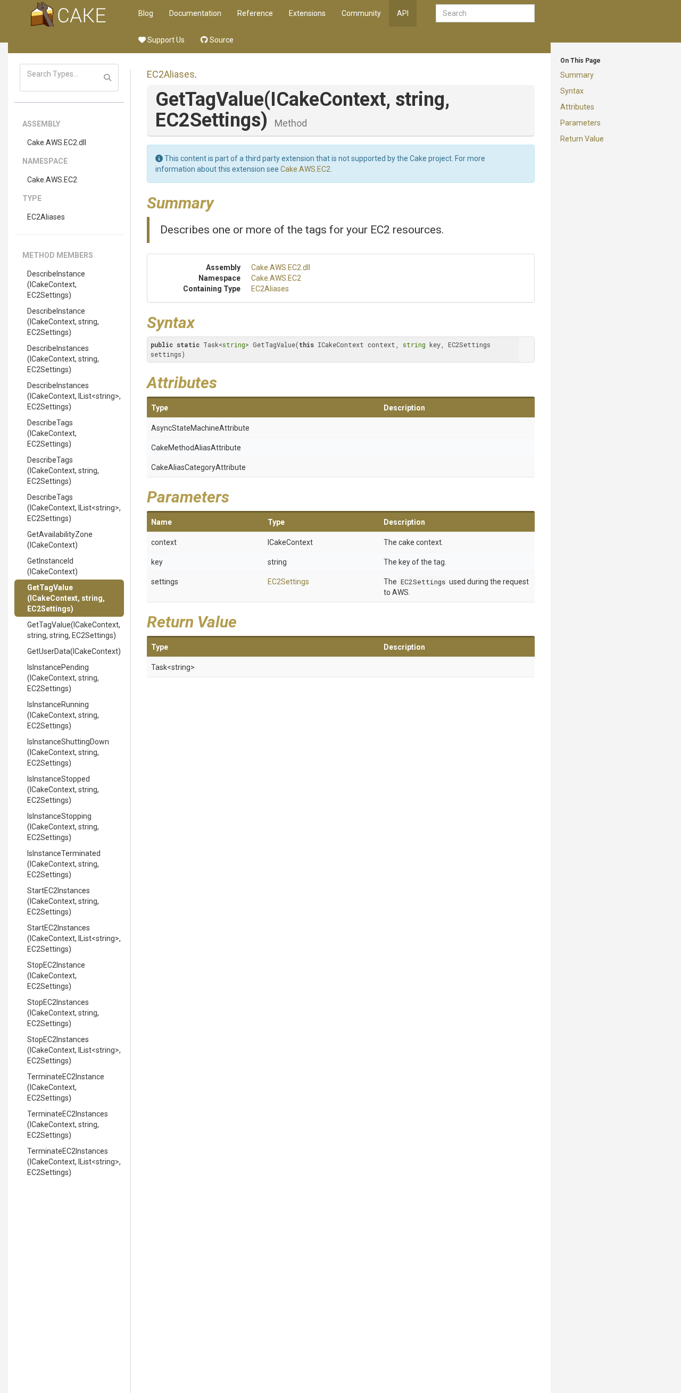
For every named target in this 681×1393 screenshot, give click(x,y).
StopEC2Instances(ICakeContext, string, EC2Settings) (63, 1013)
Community (361, 13)
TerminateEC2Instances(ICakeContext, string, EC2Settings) (67, 1124)
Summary (577, 75)
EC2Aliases (46, 217)
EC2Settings (288, 581)
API (403, 13)
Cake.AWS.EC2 (52, 179)
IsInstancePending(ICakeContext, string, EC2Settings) (63, 678)
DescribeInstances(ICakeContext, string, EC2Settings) (63, 359)
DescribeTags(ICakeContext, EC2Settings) (52, 433)
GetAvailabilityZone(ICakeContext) (60, 539)
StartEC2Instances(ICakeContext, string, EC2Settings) (63, 901)
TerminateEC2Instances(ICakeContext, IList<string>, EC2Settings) (74, 1162)
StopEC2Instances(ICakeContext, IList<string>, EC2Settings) (74, 1050)
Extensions (307, 13)
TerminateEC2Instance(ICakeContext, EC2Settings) (65, 1087)
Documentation (195, 13)
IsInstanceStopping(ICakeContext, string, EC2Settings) (63, 827)
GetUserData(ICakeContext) (74, 651)
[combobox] (485, 13)
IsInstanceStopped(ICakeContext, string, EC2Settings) (63, 789)
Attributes (577, 107)
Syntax (572, 91)
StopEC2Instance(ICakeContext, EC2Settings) (56, 976)
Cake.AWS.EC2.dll (56, 142)
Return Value (582, 139)
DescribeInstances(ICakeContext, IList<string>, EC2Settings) (74, 396)
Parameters (580, 123)
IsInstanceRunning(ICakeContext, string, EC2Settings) (63, 715)
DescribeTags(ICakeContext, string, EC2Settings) (63, 470)
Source (221, 40)
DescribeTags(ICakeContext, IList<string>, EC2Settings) (74, 508)
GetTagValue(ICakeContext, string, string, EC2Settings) (73, 630)
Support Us (165, 40)
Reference (255, 13)
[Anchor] (222, 201)
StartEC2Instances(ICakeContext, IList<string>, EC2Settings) (74, 938)
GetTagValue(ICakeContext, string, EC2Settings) (66, 598)
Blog (145, 13)
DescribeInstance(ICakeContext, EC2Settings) (56, 284)
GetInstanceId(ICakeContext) (52, 566)
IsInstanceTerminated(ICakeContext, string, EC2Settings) (64, 864)
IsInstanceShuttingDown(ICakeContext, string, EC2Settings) (68, 752)
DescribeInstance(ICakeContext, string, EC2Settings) (63, 322)
